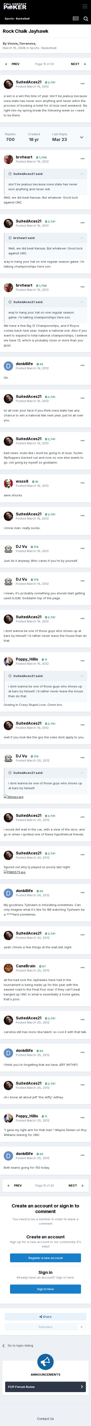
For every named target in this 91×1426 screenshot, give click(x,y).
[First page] (6, 64)
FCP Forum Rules (21, 1387)
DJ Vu (21, 546)
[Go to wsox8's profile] (8, 483)
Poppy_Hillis (27, 659)
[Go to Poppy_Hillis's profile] (8, 661)
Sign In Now (45, 1289)
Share (47, 1316)
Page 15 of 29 (45, 64)
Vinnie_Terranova (21, 43)
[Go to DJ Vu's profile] (8, 549)
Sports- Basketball (43, 48)
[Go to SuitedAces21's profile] (8, 84)
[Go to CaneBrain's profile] (8, 968)
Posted (32, 86)
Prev (15, 64)
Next (75, 64)
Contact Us (45, 1419)
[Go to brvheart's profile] (8, 159)
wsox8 (22, 481)
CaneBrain (25, 966)
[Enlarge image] (13, 796)
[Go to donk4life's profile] (8, 366)
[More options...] (82, 84)
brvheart (24, 157)
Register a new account (45, 1258)
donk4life (24, 363)
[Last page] (85, 64)
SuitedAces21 (28, 82)
